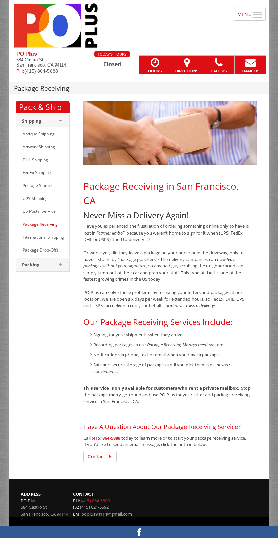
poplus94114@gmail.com (106, 514)
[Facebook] (139, 532)
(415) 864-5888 (106, 438)
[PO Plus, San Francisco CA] (139, 25)
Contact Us (100, 456)
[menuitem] (43, 134)
